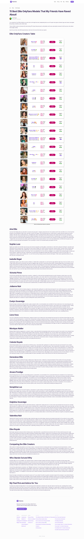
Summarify (24, 522)
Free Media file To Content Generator (62, 527)
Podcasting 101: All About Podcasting (43, 524)
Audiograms (19, 520)
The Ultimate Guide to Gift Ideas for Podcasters (45, 517)
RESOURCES (37, 515)
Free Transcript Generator (60, 517)
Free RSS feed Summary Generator (62, 529)
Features (18, 517)
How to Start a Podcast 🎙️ (41, 522)
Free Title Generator (59, 522)
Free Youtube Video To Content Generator (63, 524)
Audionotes (24, 517)
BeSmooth (24, 526)
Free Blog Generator (59, 520)
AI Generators (38, 527)
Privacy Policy (31, 517)
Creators (37, 526)
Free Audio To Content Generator (61, 526)
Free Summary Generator (60, 518)
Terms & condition (31, 518)
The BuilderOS (24, 520)
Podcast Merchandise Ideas (41, 518)
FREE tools (56, 515)
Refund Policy (30, 520)
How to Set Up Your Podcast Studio (43, 520)
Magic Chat (19, 522)
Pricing (18, 518)
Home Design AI (25, 524)
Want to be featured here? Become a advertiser (42, 224)
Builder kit (23, 518)
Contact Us (30, 522)
